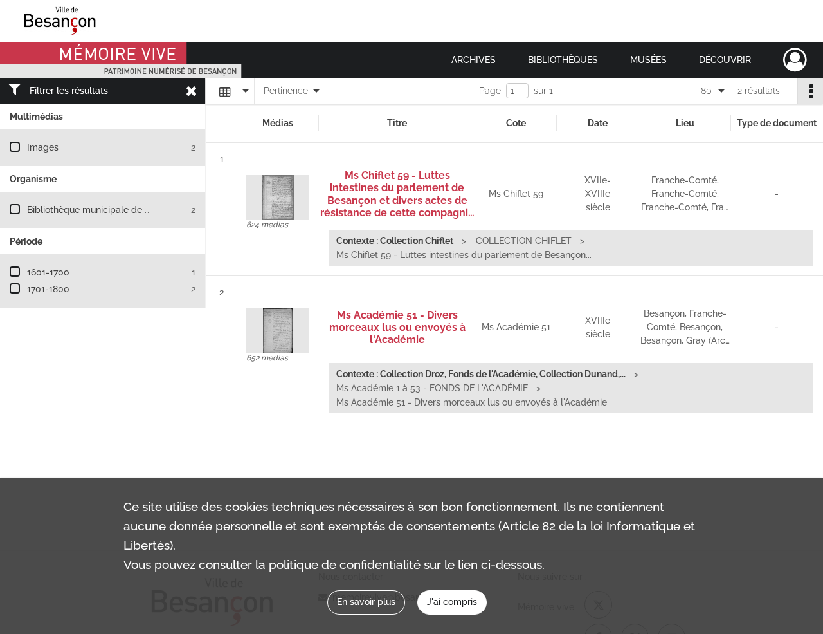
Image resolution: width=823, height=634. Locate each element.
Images (43, 147)
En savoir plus (366, 602)
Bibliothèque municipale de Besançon (106, 210)
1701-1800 (48, 289)
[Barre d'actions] (810, 91)
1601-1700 (48, 272)
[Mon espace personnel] (795, 60)
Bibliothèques (563, 60)
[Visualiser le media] (277, 197)
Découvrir (725, 60)
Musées (648, 60)
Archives (473, 60)
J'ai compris (452, 602)
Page (490, 91)
